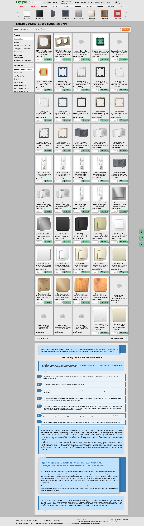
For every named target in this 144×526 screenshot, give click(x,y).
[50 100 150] (124, 338)
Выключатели (19, 52)
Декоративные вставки (22, 45)
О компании (47, 520)
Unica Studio (117, 18)
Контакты (76, 2)
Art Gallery (27, 18)
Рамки (16, 42)
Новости (57, 520)
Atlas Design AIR (79, 18)
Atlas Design (65, 18)
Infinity (53, 18)
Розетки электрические (22, 60)
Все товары (18, 38)
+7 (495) (52, 2)
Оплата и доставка (87, 2)
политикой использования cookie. (90, 523)
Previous (18, 13)
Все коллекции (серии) (23, 69)
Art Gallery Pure (39, 18)
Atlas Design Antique (91, 19)
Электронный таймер (22, 49)
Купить (49, 59)
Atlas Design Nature (104, 19)
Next (126, 13)
